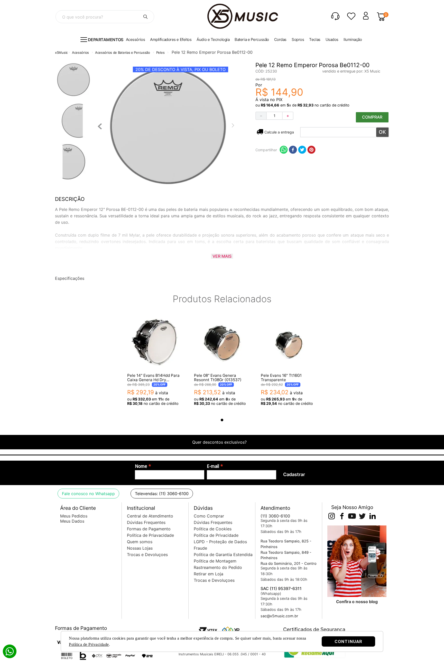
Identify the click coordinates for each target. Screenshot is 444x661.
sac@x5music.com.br (279, 616)
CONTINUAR (348, 641)
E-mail (213, 466)
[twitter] (302, 150)
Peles (160, 52)
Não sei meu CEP (278, 132)
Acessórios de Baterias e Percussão (122, 52)
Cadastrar (294, 474)
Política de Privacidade (89, 644)
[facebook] (293, 150)
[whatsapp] (284, 150)
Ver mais (222, 256)
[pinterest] (311, 150)
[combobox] (104, 16)
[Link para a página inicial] (61, 53)
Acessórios (80, 52)
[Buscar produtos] (145, 17)
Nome (141, 466)
